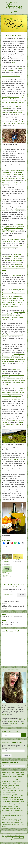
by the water (16, 774)
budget (10, 774)
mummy (17, 801)
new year (4, 608)
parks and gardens (7, 806)
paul (14, 806)
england (4, 785)
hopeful (7, 606)
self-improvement (12, 813)
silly (18, 815)
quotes (16, 810)
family (13, 787)
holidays (14, 794)
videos (8, 822)
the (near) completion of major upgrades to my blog (13, 378)
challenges (19, 776)
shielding (18, 114)
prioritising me (6, 810)
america (4, 772)
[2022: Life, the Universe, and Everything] (7, 569)
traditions (18, 821)
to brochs (12, 335)
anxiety (9, 772)
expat (17, 785)
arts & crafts (15, 772)
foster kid (8, 788)
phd (17, 806)
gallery (3, 790)
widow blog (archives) (7, 824)
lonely (11, 799)
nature (4, 803)
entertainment (11, 785)
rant (8, 812)
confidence (17, 779)
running (21, 812)
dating (19, 781)
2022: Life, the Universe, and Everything (5, 574)
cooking (4, 781)
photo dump (5, 808)
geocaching (13, 790)
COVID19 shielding (19, 605)
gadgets (19, 788)
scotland (4, 813)
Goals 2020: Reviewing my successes (5, 561)
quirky (12, 810)
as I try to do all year (13, 459)
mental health (5, 801)
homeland (14, 796)
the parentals (11, 821)
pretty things (17, 808)
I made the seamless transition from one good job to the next (13, 178)
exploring (4, 787)
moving (12, 801)
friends (14, 788)
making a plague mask (18, 258)
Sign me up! (7, 755)
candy (22, 774)
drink (9, 783)
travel (3, 822)
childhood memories (7, 778)
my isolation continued (15, 275)
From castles (5, 335)
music (22, 801)
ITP (24, 720)
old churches (8, 805)
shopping (13, 815)
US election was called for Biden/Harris (13, 399)
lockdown (22, 606)
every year (22, 459)
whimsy (22, 822)
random (4, 812)
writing (4, 826)
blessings (8, 605)
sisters (21, 815)
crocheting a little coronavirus (13, 260)
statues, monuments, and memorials (11, 819)
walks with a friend (7, 319)
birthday (22, 772)
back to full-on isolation (18, 388)
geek (8, 790)
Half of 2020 (16, 560)
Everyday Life (10, 601)
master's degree (18, 799)
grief (22, 790)
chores (15, 778)
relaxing (13, 812)
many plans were (9, 106)
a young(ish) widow (12, 721)
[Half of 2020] (18, 556)
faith (3, 606)
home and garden (6, 796)
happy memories (6, 792)
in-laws (11, 797)
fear (22, 787)
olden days (16, 805)
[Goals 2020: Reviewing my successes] (7, 556)
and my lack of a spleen (15, 112)
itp (8, 799)
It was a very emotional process (16, 380)
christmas (21, 778)
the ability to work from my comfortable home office (14, 182)
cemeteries (12, 776)
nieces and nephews (17, 803)
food (3, 788)
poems (11, 808)
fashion (18, 787)
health (13, 792)
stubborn (4, 821)
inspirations (12, 606)
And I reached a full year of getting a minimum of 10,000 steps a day (13, 359)
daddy (14, 781)
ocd (3, 805)
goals (18, 790)
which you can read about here (11, 76)
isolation (17, 606)
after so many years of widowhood (14, 170)
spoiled (4, 817)
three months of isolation (16, 289)
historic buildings (6, 794)
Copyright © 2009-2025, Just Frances (13, 836)
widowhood (17, 824)
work (23, 824)
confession (10, 779)
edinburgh (14, 783)
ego (19, 783)
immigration (5, 797)
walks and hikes (15, 822)
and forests (18, 335)
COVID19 (13, 605)
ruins (17, 812)
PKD (20, 720)
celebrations (5, 776)
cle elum (4, 779)
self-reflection (6, 815)
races (20, 810)
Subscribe (21, 594)
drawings (4, 783)
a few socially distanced (17, 317)
